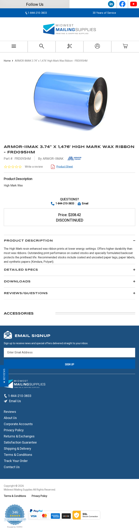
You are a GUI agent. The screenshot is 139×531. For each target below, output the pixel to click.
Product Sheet (64, 166)
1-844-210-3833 (65, 203)
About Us (10, 418)
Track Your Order (16, 461)
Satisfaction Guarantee (20, 442)
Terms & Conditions (18, 455)
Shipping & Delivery (17, 448)
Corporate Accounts (18, 424)
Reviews (10, 412)
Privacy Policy (14, 430)
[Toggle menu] (14, 46)
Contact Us (12, 467)
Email (85, 203)
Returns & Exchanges (19, 436)
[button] (4, 376)
